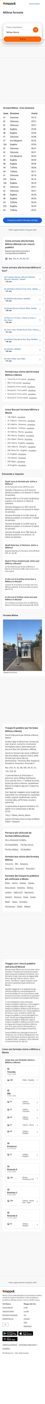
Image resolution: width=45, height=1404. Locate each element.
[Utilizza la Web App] (9, 1339)
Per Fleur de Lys (27, 845)
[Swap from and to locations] (35, 30)
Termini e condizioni (9, 1345)
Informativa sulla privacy (27, 1345)
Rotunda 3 (20, 869)
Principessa (10, 906)
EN (5, 1324)
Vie (25, 1315)
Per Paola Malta (11, 845)
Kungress (24, 864)
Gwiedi (33, 897)
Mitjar (7, 883)
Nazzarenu (29, 892)
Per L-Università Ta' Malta (15, 840)
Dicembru (23, 902)
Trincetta (9, 864)
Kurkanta (21, 888)
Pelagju (31, 883)
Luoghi (26, 1311)
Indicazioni (28, 1326)
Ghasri (14, 902)
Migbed (27, 906)
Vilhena (30, 888)
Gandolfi (8, 897)
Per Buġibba (25, 849)
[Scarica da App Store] (25, 1333)
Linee (26, 1307)
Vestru (15, 883)
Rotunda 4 (30, 869)
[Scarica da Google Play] (9, 1333)
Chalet (19, 906)
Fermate (27, 1319)
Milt (16, 864)
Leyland (8, 892)
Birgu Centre (10, 888)
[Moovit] (9, 3)
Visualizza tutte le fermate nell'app (22, 220)
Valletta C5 (18, 892)
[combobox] (22, 28)
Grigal (25, 897)
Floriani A (17, 897)
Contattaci (6, 1348)
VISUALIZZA (31, 379)
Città (25, 1322)
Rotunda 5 (9, 869)
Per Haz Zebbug (11, 849)
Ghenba (23, 883)
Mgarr (7, 902)
